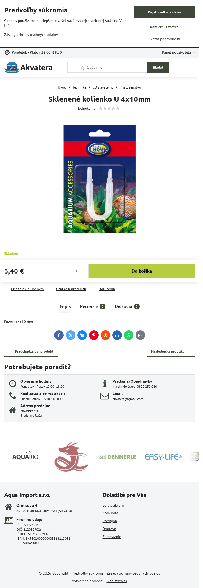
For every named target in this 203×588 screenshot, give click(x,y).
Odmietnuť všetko (164, 27)
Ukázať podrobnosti (164, 38)
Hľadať (158, 67)
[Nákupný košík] (179, 67)
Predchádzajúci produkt (34, 351)
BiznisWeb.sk (117, 580)
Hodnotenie (85, 108)
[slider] (109, 108)
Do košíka (142, 271)
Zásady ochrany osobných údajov (133, 573)
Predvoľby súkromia (88, 573)
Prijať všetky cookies (164, 12)
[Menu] (192, 67)
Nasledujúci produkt (167, 351)
